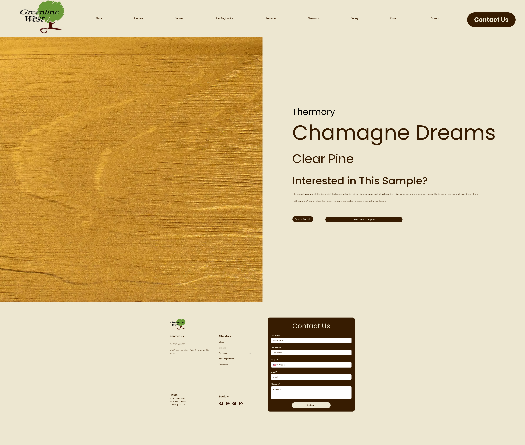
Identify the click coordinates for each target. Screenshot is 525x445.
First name (276, 335)
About (221, 342)
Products (223, 353)
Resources (223, 364)
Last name (276, 347)
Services (222, 347)
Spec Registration (226, 358)
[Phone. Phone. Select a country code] (275, 365)
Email (274, 372)
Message (275, 384)
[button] (270, 18)
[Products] (250, 353)
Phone (274, 360)
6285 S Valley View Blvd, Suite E (183, 350)
